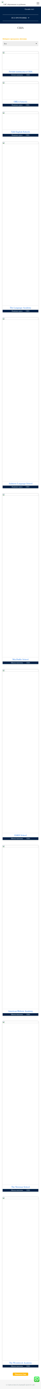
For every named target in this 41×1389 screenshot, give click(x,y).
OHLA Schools (20, 101)
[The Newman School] (20, 1022)
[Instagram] (31, 3)
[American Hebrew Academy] (20, 846)
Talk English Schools (20, 131)
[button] (38, 9)
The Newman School (20, 1186)
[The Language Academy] (20, 143)
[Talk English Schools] (20, 113)
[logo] (13, 3)
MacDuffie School (20, 659)
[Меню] (38, 3)
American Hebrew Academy (20, 1011)
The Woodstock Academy (20, 1362)
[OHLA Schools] (20, 83)
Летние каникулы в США (20, 71)
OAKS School (20, 835)
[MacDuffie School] (20, 495)
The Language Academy (20, 307)
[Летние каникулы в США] (20, 53)
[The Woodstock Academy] (20, 1198)
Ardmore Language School (20, 483)
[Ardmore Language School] (20, 319)
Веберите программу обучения (15, 39)
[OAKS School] (20, 671)
